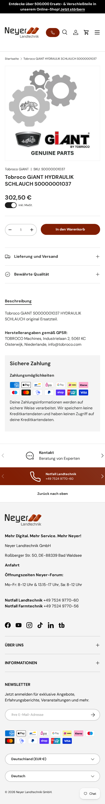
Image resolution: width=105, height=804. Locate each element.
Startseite (12, 58)
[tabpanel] (52, 316)
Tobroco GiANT (17, 169)
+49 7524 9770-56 (61, 606)
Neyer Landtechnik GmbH (34, 792)
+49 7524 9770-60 (61, 600)
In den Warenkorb (70, 229)
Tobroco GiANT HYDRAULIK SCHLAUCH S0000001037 (59, 58)
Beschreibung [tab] (18, 301)
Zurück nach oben (52, 493)
